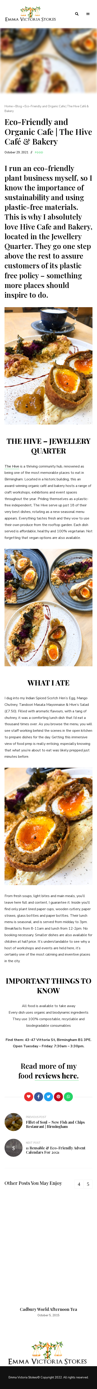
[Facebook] (38, 1096)
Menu (87, 14)
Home (9, 106)
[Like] (28, 1096)
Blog (18, 106)
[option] (48, 1256)
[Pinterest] (58, 1096)
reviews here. (57, 1075)
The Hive (12, 466)
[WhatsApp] (68, 1096)
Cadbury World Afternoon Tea (48, 1309)
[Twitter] (48, 1096)
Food (39, 152)
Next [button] (87, 1184)
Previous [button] (78, 1184)
